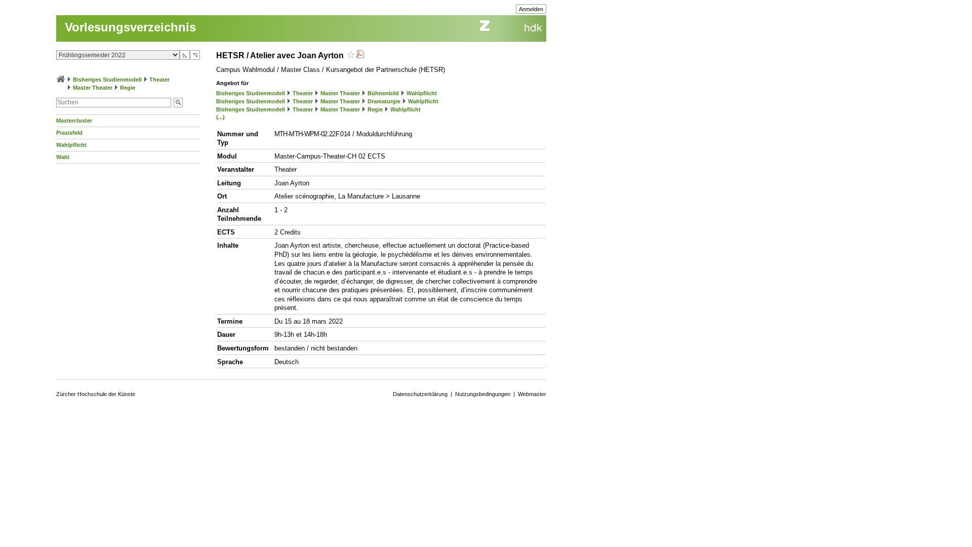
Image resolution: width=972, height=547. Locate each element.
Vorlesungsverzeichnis (130, 27)
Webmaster (532, 394)
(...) (220, 117)
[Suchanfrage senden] (178, 102)
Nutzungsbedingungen (482, 394)
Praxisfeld (69, 133)
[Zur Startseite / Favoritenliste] (60, 79)
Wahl (62, 157)
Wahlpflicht (71, 145)
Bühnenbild (383, 93)
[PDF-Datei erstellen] (360, 55)
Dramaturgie (384, 101)
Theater (159, 79)
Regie (127, 88)
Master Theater (92, 88)
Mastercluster (74, 121)
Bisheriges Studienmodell (107, 79)
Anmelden (531, 9)
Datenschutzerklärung (420, 394)
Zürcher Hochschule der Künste (95, 394)
